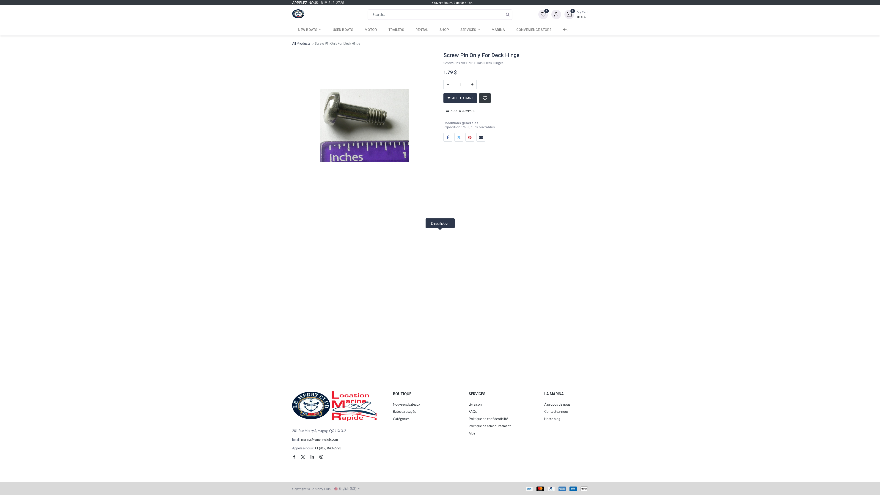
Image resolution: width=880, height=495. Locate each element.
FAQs (473, 411)
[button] (576, 14)
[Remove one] (448, 84)
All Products (301, 43)
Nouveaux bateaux (406, 404)
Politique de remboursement (490, 426)
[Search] (507, 14)
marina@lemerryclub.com (319, 439)
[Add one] (472, 84)
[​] (296, 457)
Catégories (401, 419)
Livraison (475, 404)
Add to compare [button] (463, 111)
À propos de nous (557, 404)
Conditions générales (460, 123)
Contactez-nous (556, 411)
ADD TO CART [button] (462, 98)
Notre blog (552, 419)
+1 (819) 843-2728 (327, 448)
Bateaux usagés (404, 411)
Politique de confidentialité (488, 419)
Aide (472, 433)
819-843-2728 (332, 2)
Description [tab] (440, 223)
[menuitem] (343, 30)
